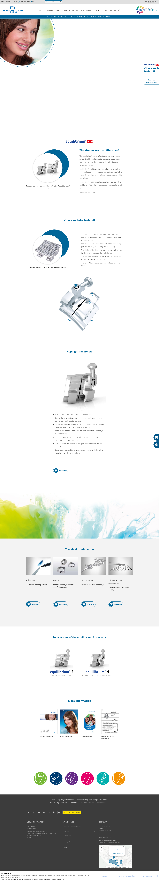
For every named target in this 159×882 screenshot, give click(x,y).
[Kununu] (54, 812)
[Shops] (115, 10)
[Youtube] (39, 812)
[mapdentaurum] (115, 856)
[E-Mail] (59, 812)
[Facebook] (29, 812)
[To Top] (153, 835)
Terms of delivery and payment (37, 831)
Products (50, 11)
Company (104, 11)
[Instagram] (34, 812)
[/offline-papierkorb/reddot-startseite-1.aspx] (48, 168)
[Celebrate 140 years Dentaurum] (147, 10)
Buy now (63, 470)
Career (96, 11)
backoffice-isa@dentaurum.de (97, 802)
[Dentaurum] (13, 9)
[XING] (49, 812)
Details (60, 17)
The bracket (51, 17)
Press (58, 11)
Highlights (69, 17)
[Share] (119, 10)
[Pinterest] (44, 812)
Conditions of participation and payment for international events (41, 834)
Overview (93, 17)
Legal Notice (31, 826)
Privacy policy (31, 828)
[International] (110, 10)
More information (105, 17)
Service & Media (86, 11)
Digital (41, 11)
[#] (103, 778)
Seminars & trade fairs (70, 11)
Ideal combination (81, 17)
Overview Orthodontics (151, 81)
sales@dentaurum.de (105, 837)
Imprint (29, 837)
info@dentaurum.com (38, 2)
